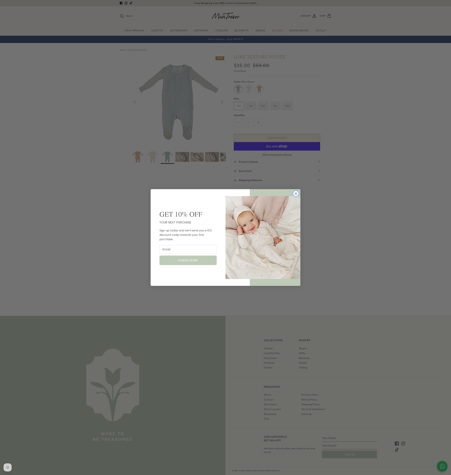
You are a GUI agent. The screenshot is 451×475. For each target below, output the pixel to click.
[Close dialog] (296, 194)
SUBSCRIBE (188, 260)
